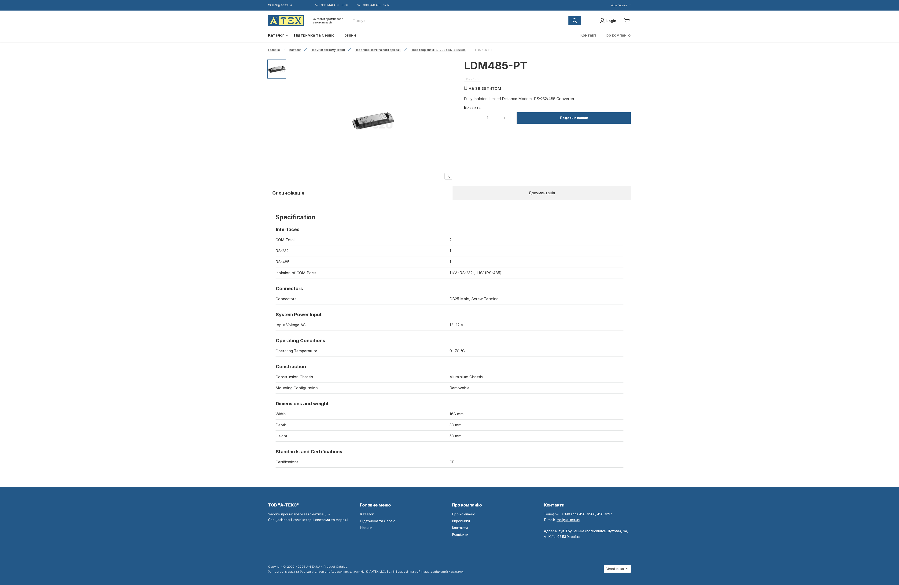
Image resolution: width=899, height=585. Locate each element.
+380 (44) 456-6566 (333, 5)
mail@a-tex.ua (568, 520)
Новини (349, 35)
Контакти (460, 527)
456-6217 (604, 514)
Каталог (276, 35)
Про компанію (617, 35)
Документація (542, 193)
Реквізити (460, 534)
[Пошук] (574, 20)
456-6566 (587, 514)
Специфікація (288, 193)
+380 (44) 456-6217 (375, 5)
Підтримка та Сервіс (314, 35)
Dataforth (472, 79)
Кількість (472, 108)
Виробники (461, 521)
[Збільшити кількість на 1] (505, 118)
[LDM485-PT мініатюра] (277, 69)
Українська (619, 5)
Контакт (588, 35)
